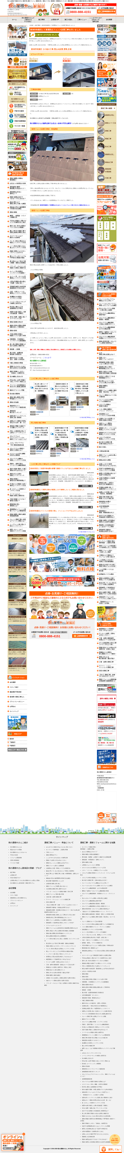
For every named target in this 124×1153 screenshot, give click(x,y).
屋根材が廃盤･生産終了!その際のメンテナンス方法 (96, 963)
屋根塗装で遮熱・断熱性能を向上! (106, 511)
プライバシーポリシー (17, 701)
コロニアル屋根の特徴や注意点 (105, 405)
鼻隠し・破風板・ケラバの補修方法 (18, 216)
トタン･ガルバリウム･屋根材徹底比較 (17, 444)
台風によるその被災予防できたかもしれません (107, 464)
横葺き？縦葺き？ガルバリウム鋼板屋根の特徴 (107, 332)
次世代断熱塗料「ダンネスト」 (104, 507)
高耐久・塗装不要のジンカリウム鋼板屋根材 (18, 464)
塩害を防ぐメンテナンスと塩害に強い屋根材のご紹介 (97, 1097)
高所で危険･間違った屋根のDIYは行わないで (95, 1029)
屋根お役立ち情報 (105, 460)
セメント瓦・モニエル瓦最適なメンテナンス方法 (18, 277)
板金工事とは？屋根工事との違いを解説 (18, 202)
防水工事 (108, 146)
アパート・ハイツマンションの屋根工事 (106, 666)
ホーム (14, 19)
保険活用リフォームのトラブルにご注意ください (107, 597)
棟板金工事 (109, 162)
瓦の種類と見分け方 (16, 376)
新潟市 (12, 739)
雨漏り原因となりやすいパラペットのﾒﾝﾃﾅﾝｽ (18, 251)
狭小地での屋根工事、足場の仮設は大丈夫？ (94, 880)
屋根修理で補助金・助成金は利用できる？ (106, 530)
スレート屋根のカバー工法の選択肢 (107, 395)
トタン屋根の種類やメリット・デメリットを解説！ (96, 926)
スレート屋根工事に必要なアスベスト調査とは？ (18, 520)
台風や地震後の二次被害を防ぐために (107, 478)
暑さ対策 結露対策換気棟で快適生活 (16, 353)
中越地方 (12, 745)
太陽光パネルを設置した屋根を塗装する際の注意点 (60, 978)
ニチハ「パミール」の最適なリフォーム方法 (94, 870)
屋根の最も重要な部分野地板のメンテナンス (17, 398)
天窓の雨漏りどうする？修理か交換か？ (18, 499)
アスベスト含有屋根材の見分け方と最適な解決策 (18, 385)
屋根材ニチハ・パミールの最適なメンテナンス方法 (107, 428)
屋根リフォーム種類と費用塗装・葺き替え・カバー (107, 391)
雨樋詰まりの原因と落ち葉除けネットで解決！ (107, 653)
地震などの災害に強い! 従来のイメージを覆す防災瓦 (97, 1011)
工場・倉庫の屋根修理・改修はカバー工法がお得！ (107, 638)
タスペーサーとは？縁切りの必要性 (16, 236)
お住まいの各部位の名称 (18, 183)
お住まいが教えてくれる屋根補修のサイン (107, 377)
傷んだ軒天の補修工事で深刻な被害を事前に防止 (18, 231)
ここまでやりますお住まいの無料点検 (95, 19)
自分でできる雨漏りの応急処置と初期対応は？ (107, 516)
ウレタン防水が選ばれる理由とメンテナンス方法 (18, 241)
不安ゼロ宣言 (14, 855)
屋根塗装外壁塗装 (108, 170)
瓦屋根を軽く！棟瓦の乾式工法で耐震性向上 (94, 1006)
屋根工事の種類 (106, 108)
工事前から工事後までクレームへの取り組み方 (107, 556)
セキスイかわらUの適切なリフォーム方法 (94, 867)
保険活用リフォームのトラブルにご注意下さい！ (96, 1092)
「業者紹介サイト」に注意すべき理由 (106, 602)
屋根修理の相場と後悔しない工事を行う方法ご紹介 (60, 914)
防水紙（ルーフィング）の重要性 (91, 1063)
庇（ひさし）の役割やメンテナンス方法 (18, 489)
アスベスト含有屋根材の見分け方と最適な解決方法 (96, 1013)
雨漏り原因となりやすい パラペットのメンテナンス (61, 946)
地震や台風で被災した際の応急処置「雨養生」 (18, 312)
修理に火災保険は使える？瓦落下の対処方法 (107, 474)
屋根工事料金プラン (52, 855)
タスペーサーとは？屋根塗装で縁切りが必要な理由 (96, 955)
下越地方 (12, 742)
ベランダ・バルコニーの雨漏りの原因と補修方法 (18, 267)
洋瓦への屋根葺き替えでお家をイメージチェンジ (18, 431)
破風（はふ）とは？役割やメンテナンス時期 (18, 530)
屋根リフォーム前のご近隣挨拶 (55, 865)
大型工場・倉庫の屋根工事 (53, 897)
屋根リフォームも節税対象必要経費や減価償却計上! (107, 680)
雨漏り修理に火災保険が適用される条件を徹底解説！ (97, 1142)
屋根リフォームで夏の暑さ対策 (55, 894)
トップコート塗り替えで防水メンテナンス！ (18, 525)
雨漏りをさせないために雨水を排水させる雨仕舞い (96, 1116)
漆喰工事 (108, 131)
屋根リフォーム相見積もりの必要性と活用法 (59, 920)
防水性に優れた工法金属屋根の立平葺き (16, 307)
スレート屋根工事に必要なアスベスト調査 (94, 1016)
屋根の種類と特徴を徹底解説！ (16, 179)
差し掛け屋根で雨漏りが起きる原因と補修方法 (95, 1113)
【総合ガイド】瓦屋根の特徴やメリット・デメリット (97, 911)
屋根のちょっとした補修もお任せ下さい (57, 863)
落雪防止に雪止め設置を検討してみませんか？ (59, 956)
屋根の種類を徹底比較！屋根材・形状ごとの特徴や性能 (98, 914)
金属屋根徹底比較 (87, 1079)
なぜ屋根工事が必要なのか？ (107, 353)
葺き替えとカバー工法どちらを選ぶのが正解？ (107, 381)
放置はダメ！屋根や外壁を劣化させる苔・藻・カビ (96, 1100)
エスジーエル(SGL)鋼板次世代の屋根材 (17, 454)
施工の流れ (68, 19)
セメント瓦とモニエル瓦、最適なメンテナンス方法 (96, 934)
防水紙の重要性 (15, 393)
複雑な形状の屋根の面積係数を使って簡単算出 (18, 326)
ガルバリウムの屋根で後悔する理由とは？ (17, 449)
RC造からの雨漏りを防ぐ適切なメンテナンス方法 (18, 484)
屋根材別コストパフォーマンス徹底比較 (18, 406)
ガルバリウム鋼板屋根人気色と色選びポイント (107, 323)
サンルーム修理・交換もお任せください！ (107, 634)
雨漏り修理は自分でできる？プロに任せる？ (18, 197)
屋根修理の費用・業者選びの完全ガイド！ (18, 187)
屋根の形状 (13, 330)
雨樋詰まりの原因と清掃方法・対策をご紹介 (59, 967)
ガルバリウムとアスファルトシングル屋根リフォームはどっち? (18, 437)
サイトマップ (14, 711)
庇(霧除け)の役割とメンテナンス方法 (16, 297)
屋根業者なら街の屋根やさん (18, 898)
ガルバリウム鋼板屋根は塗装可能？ (107, 313)
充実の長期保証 (14, 860)
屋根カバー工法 (110, 123)
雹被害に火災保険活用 (88, 1136)
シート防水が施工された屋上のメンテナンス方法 (18, 246)
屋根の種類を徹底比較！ (103, 386)
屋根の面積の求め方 (16, 322)
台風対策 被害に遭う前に (53, 883)
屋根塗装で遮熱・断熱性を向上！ (91, 998)
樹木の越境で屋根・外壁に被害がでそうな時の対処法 (107, 593)
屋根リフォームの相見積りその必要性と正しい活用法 (107, 546)
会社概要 (109, 19)
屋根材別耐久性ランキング (15, 411)
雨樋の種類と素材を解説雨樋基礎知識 (18, 515)
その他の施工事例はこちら (87, 417)
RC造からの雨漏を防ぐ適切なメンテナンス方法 (95, 1027)
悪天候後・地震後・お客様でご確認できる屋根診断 (96, 857)
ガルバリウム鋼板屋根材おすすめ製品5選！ (107, 328)
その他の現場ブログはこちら (86, 532)
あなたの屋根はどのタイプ (89, 851)
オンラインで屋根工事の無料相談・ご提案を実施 (107, 541)
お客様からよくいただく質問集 (91, 865)
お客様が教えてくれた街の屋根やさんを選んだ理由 (24, 880)
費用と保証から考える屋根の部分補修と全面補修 (60, 930)
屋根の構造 (13, 212)
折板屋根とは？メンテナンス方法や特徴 (107, 414)
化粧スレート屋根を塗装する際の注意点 (105, 424)
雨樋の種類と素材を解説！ (53, 975)
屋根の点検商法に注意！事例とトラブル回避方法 (107, 578)
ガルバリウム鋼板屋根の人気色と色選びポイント (96, 906)
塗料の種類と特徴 (106, 698)
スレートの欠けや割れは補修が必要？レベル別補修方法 (98, 924)
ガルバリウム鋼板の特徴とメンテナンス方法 (18, 459)
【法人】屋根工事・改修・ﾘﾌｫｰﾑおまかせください (107, 675)
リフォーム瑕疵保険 (16, 857)
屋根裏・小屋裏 (15, 349)
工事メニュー (82, 19)
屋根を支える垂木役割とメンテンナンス (17, 474)
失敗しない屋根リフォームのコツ (106, 358)
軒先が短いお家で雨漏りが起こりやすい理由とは (18, 380)
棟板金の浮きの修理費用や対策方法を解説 (18, 207)
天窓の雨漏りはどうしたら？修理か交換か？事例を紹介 (98, 945)
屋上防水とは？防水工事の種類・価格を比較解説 (18, 262)
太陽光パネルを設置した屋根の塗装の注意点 (107, 419)
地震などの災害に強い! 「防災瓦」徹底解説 (106, 492)
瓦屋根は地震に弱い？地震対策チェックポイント (107, 488)
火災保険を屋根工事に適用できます (56, 889)
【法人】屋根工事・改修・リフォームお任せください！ (62, 905)
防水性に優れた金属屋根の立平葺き (92, 1087)
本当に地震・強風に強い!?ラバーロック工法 (94, 1108)
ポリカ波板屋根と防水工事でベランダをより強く (107, 643)
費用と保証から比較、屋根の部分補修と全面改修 (107, 372)
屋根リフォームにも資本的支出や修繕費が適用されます (62, 928)
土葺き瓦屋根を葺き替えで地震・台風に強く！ (18, 282)
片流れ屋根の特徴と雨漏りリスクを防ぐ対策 (18, 334)
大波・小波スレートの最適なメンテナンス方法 (18, 292)
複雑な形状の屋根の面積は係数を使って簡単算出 (96, 987)
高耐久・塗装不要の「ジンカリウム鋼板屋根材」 (96, 1024)
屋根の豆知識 (14, 402)
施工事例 (41, 19)
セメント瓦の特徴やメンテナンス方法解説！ (18, 272)
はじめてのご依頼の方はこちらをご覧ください (59, 847)
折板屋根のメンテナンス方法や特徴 (92, 929)
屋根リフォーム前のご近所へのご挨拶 (105, 551)
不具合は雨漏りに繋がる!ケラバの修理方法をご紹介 (97, 958)
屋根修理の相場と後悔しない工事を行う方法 (106, 363)
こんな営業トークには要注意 (106, 570)
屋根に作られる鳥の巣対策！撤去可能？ (107, 657)
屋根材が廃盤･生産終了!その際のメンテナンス (18, 426)
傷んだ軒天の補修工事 (88, 1045)
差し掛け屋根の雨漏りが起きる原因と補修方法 (18, 344)
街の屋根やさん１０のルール (18, 852)
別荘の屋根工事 (104, 670)
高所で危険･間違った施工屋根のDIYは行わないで (18, 469)
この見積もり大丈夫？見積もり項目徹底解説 (106, 560)
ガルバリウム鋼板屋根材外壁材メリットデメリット (107, 337)
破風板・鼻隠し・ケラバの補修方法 (92, 942)
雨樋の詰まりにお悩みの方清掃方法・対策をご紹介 (107, 648)
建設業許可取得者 (15, 692)
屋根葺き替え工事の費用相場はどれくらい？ (107, 367)
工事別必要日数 (104, 451)
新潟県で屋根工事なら (17, 697)
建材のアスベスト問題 (17, 390)
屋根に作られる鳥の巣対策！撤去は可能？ (58, 972)
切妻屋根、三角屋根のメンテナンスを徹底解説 (18, 339)
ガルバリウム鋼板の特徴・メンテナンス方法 (94, 1021)
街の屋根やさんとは (16, 847)
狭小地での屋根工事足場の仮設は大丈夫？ (106, 442)
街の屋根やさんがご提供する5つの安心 (28, 19)
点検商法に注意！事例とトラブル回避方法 (58, 868)
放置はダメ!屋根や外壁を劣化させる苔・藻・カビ (18, 421)
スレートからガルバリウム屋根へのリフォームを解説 (107, 304)
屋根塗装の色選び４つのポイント (105, 502)
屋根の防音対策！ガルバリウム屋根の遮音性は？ (107, 342)
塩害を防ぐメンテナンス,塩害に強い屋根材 (18, 416)
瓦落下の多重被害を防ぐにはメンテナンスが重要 (107, 469)
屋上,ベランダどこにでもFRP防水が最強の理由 (18, 256)
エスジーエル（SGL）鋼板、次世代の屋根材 (94, 1084)
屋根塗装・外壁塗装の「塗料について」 (93, 859)
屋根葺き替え (109, 115)
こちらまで (47, 357)
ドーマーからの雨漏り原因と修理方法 (17, 494)
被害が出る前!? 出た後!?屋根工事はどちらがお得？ (107, 565)
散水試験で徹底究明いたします (55, 881)
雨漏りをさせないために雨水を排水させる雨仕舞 (18, 367)
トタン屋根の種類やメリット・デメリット (106, 410)
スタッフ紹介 (14, 687)
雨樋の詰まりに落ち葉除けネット (55, 970)
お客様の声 (55, 19)
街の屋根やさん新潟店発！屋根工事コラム (22, 883)
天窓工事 (108, 178)
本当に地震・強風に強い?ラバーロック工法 (18, 317)
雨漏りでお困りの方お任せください (56, 860)
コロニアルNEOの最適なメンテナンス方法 (107, 438)
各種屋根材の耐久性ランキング (91, 1071)
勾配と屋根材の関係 (16, 363)
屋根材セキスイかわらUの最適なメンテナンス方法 (107, 433)
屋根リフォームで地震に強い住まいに (57, 886)
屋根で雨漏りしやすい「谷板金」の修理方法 (17, 372)
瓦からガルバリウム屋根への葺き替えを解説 (107, 309)
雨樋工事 (108, 139)
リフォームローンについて (53, 925)
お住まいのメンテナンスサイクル (91, 1053)
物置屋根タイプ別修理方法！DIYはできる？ (106, 629)
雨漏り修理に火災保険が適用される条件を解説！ (107, 521)
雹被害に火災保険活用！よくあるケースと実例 (107, 525)
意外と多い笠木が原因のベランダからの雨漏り (18, 226)
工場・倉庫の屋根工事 (106, 662)
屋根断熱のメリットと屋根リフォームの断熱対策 (18, 510)
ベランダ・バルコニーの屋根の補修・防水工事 (59, 891)
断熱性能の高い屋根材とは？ (15, 504)
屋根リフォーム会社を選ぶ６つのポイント (107, 455)
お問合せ (13, 706)
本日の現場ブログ (15, 877)
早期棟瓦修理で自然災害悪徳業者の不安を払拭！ (18, 287)
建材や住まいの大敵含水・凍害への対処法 (17, 358)
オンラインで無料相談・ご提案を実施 (57, 849)
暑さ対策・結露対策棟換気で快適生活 (93, 992)
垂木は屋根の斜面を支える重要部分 (56, 936)
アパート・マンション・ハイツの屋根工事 (58, 899)
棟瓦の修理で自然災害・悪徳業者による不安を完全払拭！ (98, 968)
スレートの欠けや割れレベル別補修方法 (106, 400)
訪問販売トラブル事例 (106, 574)
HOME (31, 25)
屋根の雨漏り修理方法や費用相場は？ (18, 479)
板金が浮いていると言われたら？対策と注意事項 (107, 583)
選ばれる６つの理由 (16, 849)
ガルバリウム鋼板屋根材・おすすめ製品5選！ (95, 888)
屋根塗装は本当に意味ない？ (15, 192)
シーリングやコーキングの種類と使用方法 (18, 302)
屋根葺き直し (109, 154)
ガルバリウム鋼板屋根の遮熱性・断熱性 (107, 318)
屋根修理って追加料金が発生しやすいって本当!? (107, 588)
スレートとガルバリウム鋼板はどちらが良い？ (107, 299)
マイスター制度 (14, 863)
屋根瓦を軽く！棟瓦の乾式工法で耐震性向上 (106, 483)
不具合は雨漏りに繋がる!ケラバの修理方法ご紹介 (18, 221)
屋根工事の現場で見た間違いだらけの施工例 (106, 497)
